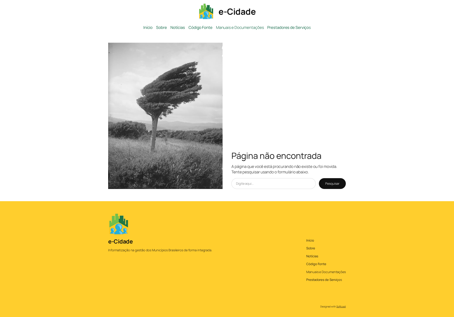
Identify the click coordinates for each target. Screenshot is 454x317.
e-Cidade (237, 11)
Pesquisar (332, 183)
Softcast (341, 306)
